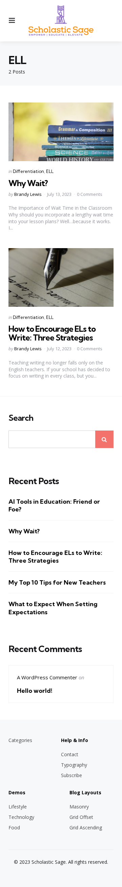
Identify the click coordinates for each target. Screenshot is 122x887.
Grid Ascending (85, 827)
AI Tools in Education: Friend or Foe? (54, 505)
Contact (69, 754)
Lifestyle (17, 806)
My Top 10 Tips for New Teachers (57, 582)
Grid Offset (81, 817)
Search (20, 418)
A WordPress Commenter (47, 677)
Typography (74, 765)
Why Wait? (28, 183)
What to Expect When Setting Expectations (53, 608)
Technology (21, 817)
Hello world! (35, 690)
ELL (50, 171)
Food (14, 827)
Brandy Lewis (28, 194)
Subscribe (71, 775)
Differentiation (28, 171)
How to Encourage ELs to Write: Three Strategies (52, 333)
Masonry (79, 806)
